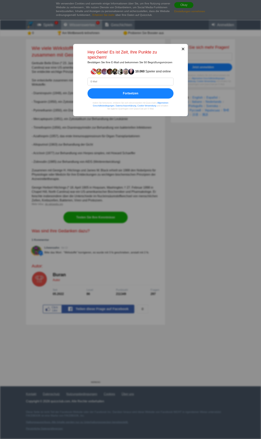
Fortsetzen (130, 93)
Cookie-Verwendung (146, 105)
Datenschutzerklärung (126, 105)
